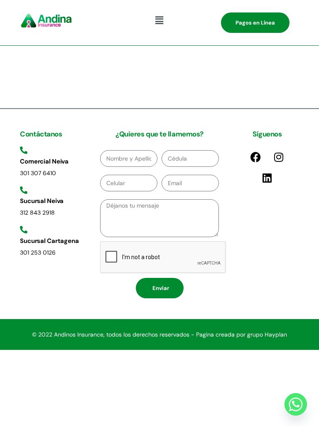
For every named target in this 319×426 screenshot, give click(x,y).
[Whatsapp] (296, 404)
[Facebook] (255, 156)
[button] (159, 20)
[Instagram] (278, 156)
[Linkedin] (267, 177)
